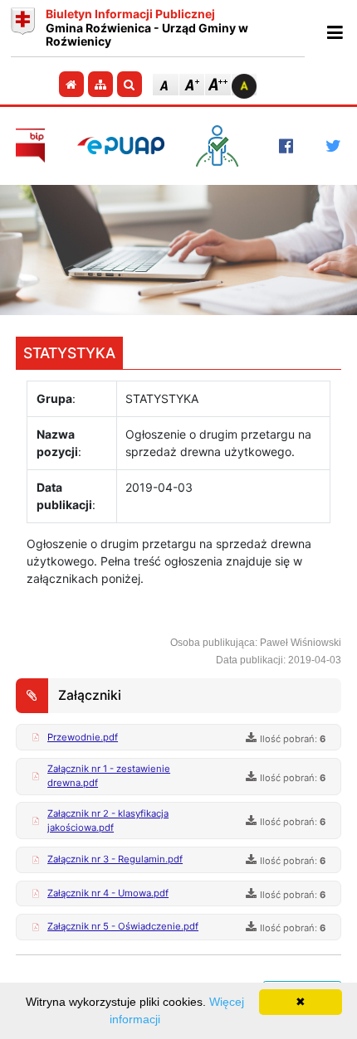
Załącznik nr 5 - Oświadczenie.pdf (122, 926)
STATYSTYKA (69, 353)
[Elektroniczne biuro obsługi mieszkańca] (221, 146)
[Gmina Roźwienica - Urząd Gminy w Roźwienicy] (23, 28)
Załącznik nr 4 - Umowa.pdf (108, 893)
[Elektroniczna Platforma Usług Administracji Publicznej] (120, 145)
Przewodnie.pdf (82, 737)
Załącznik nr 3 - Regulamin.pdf (115, 859)
